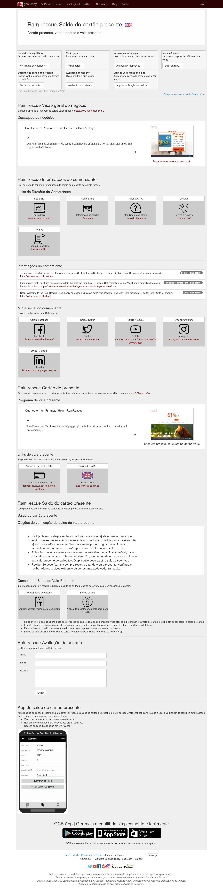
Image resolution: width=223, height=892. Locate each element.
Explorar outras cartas (87, 485)
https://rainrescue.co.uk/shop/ (35, 296)
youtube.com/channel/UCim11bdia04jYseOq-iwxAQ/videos (138, 341)
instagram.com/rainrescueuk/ (184, 339)
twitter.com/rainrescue (87, 339)
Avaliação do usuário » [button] (80, 85)
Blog (114, 4)
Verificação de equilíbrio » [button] (33, 65)
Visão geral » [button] (75, 65)
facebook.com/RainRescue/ (39, 339)
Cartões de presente (51, 4)
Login (202, 4)
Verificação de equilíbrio (79, 4)
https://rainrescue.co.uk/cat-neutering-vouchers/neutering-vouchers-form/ (78, 286)
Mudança (153, 855)
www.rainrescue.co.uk (39, 218)
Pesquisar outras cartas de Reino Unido (184, 94)
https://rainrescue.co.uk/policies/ (36, 276)
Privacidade (87, 855)
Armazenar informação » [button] (129, 65)
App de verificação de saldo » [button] (131, 85)
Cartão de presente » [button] (31, 85)
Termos (99, 855)
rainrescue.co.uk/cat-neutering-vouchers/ (39, 487)
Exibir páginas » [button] (173, 65)
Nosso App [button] (101, 4)
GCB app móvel (143, 393)
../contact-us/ (184, 218)
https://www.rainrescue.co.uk (89, 110)
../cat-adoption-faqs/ (135, 218)
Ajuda (76, 855)
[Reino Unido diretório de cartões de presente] (128, 24)
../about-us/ (87, 218)
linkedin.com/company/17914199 (39, 370)
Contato (126, 4)
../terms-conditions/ (39, 249)
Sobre (68, 855)
